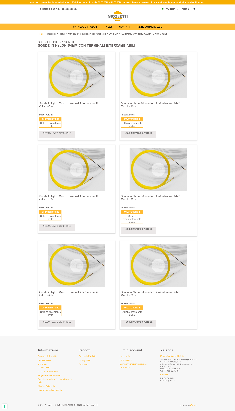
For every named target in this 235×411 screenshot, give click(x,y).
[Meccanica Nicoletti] (117, 16)
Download (83, 364)
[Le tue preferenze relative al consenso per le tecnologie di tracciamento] (4, 406)
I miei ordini (125, 356)
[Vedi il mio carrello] (194, 9)
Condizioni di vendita (47, 356)
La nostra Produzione (48, 371)
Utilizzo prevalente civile (50, 124)
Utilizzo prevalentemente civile (132, 218)
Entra (185, 9)
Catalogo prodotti (86, 27)
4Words (193, 405)
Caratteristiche (50, 119)
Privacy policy (44, 359)
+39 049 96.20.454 (69, 8)
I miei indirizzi (126, 359)
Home (40, 33)
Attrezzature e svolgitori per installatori (87, 33)
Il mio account (131, 349)
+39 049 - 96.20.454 (171, 371)
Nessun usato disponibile (57, 133)
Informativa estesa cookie (50, 389)
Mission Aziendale (46, 385)
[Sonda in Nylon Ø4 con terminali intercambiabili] (76, 76)
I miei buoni (125, 367)
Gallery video (85, 360)
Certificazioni (44, 367)
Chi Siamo (43, 363)
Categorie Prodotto (56, 33)
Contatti (125, 27)
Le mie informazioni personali (133, 363)
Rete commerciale (149, 27)
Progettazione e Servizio (49, 375)
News (109, 27)
